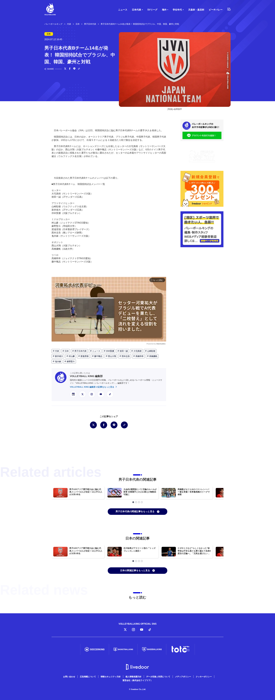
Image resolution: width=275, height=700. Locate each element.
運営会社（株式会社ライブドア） (137, 680)
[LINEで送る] (74, 68)
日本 (66, 351)
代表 (56, 351)
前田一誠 (123, 351)
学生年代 (177, 9)
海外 (164, 9)
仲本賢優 (109, 351)
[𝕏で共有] (65, 69)
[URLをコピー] (79, 69)
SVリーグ (152, 9)
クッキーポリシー (204, 676)
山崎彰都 (151, 351)
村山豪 (71, 356)
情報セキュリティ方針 (111, 676)
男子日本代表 (80, 351)
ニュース (122, 9)
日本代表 (136, 9)
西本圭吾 (125, 356)
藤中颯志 (98, 356)
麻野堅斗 (70, 361)
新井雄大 (58, 356)
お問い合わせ (69, 676)
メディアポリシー (183, 676)
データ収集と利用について (158, 676)
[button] (133, 502)
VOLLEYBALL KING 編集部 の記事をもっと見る (92, 387)
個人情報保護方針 (133, 676)
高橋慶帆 (153, 356)
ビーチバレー (216, 9)
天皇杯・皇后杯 (196, 9)
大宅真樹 (137, 351)
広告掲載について (88, 676)
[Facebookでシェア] (70, 68)
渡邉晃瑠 (84, 356)
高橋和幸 (139, 356)
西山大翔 (111, 356)
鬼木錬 (57, 361)
